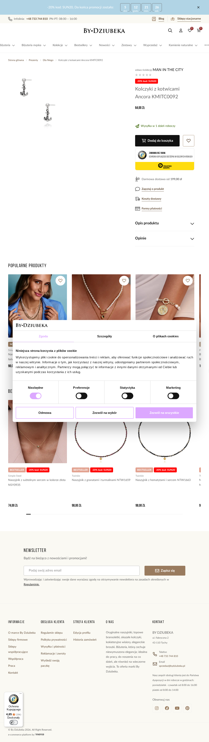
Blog (161, 18)
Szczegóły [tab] (104, 336)
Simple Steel (14, 476)
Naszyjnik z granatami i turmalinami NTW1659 (101, 480)
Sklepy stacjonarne (189, 18)
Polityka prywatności (54, 639)
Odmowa (44, 412)
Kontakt (13, 672)
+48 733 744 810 (168, 656)
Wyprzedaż (150, 45)
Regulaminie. (31, 584)
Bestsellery (81, 45)
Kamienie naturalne (181, 45)
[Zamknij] (198, 7)
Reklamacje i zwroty (53, 653)
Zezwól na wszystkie (164, 412)
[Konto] (181, 31)
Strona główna (16, 60)
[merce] (39, 734)
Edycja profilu (81, 632)
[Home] (104, 30)
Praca (11, 665)
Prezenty (33, 60)
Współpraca (15, 659)
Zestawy (126, 45)
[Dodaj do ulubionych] (60, 281)
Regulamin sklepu (52, 632)
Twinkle (76, 476)
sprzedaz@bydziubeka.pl (172, 666)
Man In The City (168, 70)
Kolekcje (58, 45)
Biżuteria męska (31, 45)
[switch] (81, 396)
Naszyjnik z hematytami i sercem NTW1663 (163, 480)
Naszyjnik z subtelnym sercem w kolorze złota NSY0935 (37, 482)
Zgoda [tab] (43, 336)
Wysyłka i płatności (53, 646)
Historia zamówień (85, 639)
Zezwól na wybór (104, 412)
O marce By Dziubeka (22, 632)
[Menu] (20, 694)
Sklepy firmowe (18, 639)
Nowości (104, 45)
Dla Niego (48, 60)
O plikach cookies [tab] (166, 336)
